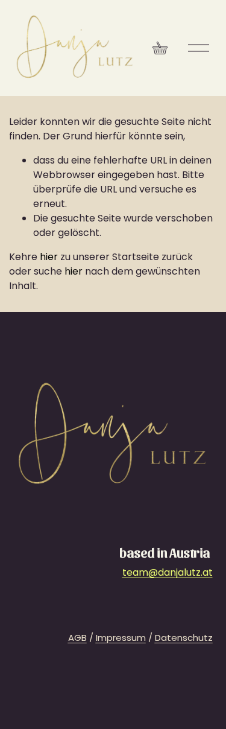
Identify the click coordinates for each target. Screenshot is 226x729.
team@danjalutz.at (167, 572)
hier (49, 257)
